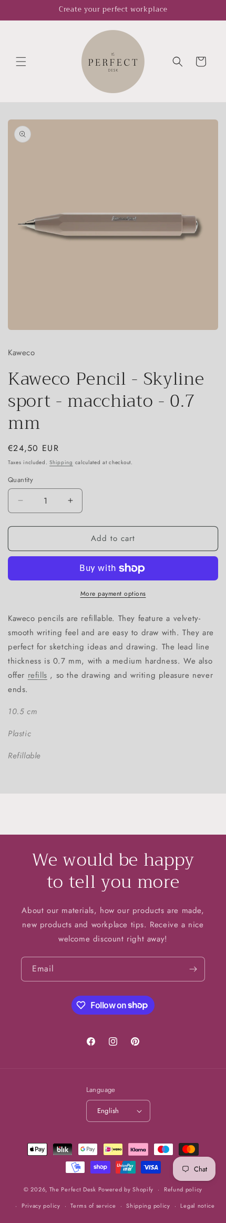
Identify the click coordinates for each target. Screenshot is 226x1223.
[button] (21, 61)
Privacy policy (41, 1205)
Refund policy (183, 1189)
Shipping (61, 462)
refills (37, 675)
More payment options (113, 593)
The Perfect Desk (72, 1189)
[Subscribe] (192, 969)
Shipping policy (148, 1205)
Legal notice (197, 1205)
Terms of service (93, 1205)
